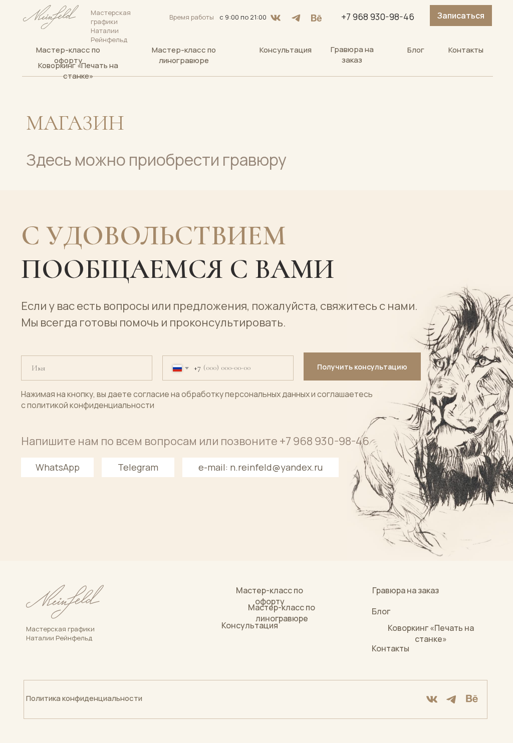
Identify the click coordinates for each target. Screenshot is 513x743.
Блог (415, 50)
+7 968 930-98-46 (377, 17)
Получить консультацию (362, 367)
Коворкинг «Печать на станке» (78, 70)
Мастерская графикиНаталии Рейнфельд (111, 26)
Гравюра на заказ (352, 54)
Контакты (465, 50)
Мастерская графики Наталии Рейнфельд (60, 633)
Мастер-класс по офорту (68, 55)
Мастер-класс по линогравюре (184, 55)
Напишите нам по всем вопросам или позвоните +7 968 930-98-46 (195, 441)
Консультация (286, 50)
